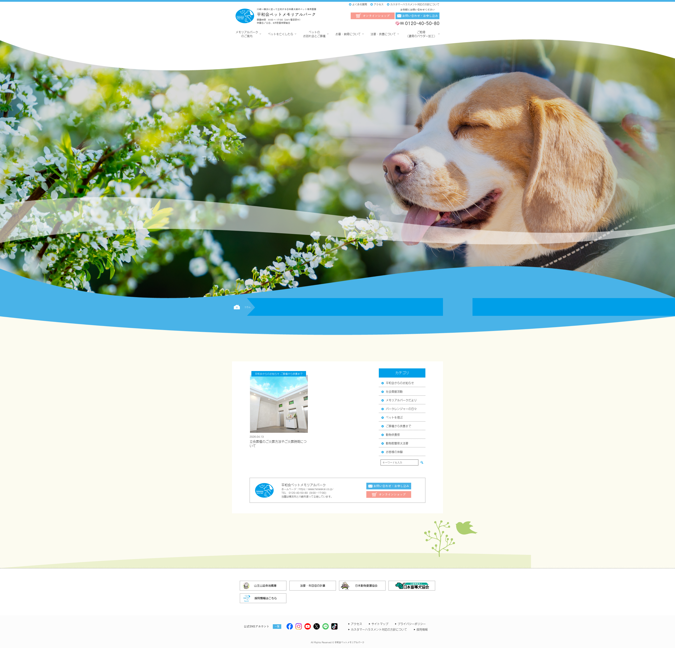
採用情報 (422, 629)
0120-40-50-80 (422, 23)
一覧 (277, 626)
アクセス (356, 623)
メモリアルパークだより (401, 400)
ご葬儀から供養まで (398, 426)
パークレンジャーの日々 (401, 408)
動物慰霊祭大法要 (397, 443)
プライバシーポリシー (412, 623)
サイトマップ (379, 623)
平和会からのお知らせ (400, 383)
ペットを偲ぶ (394, 417)
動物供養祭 (393, 434)
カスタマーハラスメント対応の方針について (379, 629)
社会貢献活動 (394, 391)
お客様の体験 (394, 452)
